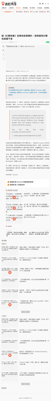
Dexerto (15, 175)
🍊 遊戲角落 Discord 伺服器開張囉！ (21, 182)
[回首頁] (9, 4)
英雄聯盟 (20, 12)
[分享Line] (3, 50)
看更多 (25, 312)
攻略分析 (4, 8)
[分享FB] (3, 46)
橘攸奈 (27, 12)
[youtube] (43, 3)
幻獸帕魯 (9, 226)
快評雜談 (25, 8)
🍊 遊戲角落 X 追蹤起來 (16, 184)
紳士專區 (32, 8)
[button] (48, 3)
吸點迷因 (43, 12)
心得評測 (11, 8)
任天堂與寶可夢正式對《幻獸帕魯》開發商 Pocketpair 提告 (27, 90)
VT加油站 (39, 8)
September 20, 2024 (34, 135)
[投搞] (40, 3)
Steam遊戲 (35, 12)
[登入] (45, 3)
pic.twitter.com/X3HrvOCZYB (21, 132)
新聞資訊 (18, 8)
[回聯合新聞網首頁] (3, 4)
